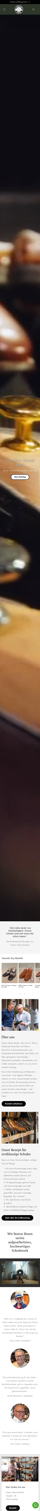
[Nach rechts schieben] (24, 993)
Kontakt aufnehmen (13, 1103)
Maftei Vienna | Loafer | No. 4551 (25, 986)
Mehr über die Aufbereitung (17, 1217)
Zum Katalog (20, 476)
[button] (4, 9)
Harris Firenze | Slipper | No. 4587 (9, 986)
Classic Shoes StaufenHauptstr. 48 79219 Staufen (15, 1496)
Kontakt (12, 1508)
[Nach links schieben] (15, 993)
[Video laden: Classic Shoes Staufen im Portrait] (20, 1272)
